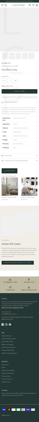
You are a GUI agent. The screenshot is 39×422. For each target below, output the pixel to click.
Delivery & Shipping (8, 370)
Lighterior (7, 415)
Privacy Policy (6, 376)
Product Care (6, 382)
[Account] (29, 5)
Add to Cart (19, 91)
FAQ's (3, 367)
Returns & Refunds (8, 373)
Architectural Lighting (8, 347)
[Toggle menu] (2, 5)
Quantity (5, 76)
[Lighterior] (18, 5)
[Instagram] (6, 324)
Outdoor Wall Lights (8, 350)
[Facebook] (3, 324)
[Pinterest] (10, 324)
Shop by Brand (6, 336)
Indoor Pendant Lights (9, 338)
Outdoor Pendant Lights (9, 353)
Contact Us (5, 364)
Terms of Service (7, 379)
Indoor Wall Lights (7, 341)
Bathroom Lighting (8, 344)
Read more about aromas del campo (17, 262)
